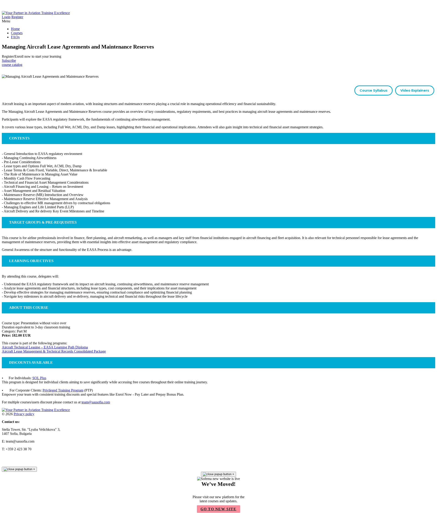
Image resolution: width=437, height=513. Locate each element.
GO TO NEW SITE (218, 509)
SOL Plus (39, 378)
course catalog (12, 65)
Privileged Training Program (63, 390)
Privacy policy (24, 414)
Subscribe (9, 60)
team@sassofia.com (95, 402)
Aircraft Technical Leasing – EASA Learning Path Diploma (45, 347)
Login (6, 17)
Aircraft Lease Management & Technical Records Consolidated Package (54, 351)
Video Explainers (414, 90)
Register (17, 17)
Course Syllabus (373, 90)
